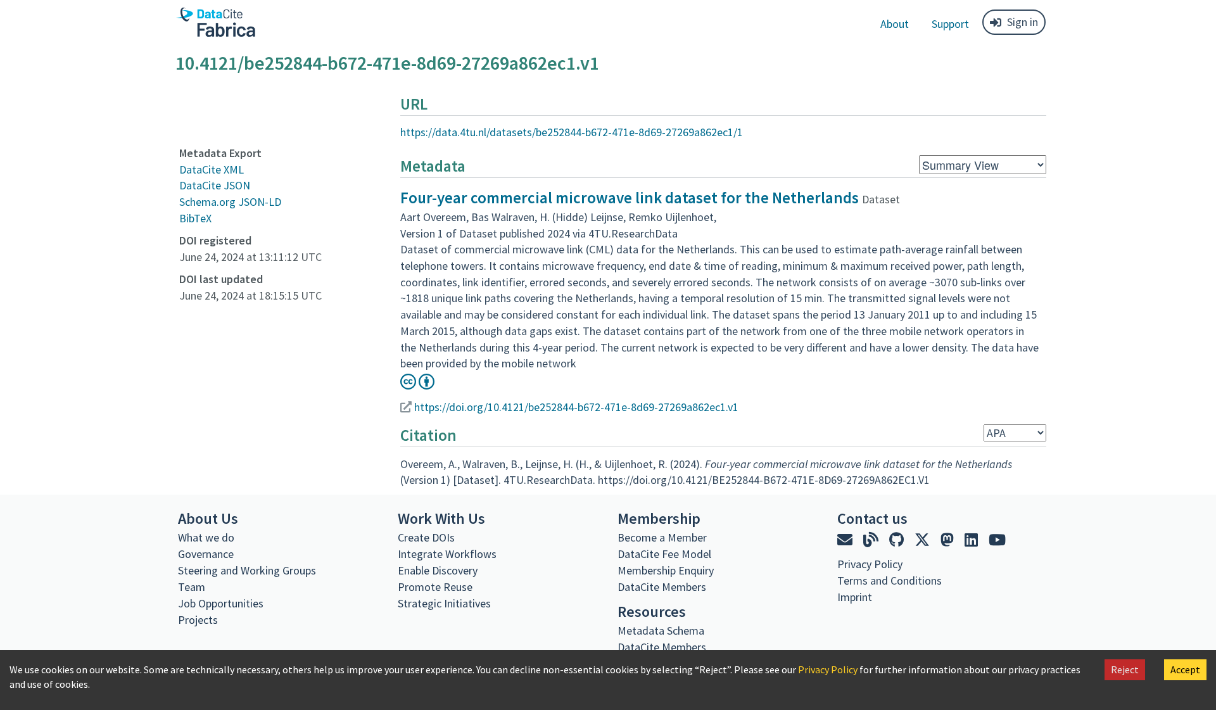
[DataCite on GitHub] (898, 540)
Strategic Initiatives (444, 603)
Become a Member (662, 537)
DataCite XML (211, 169)
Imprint (854, 597)
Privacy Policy (828, 669)
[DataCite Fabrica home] (215, 22)
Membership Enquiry (666, 570)
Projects (198, 619)
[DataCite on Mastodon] (948, 540)
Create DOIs (426, 537)
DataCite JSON (214, 185)
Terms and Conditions (889, 580)
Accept (1185, 669)
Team (191, 587)
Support (950, 23)
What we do (206, 537)
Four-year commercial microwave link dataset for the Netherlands (629, 197)
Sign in (1022, 22)
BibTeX (195, 218)
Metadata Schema (661, 630)
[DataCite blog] (872, 540)
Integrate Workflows (447, 554)
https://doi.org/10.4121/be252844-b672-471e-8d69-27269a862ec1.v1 (576, 407)
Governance (206, 554)
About (894, 23)
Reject (1125, 669)
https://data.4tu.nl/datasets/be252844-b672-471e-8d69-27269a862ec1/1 (571, 132)
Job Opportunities (220, 603)
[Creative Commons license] (417, 385)
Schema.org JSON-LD (230, 201)
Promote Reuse (435, 587)
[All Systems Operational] (842, 620)
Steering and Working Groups (247, 570)
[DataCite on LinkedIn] (973, 540)
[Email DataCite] (846, 540)
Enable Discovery (438, 570)
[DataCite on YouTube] (997, 540)
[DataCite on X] (924, 540)
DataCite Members (662, 587)
